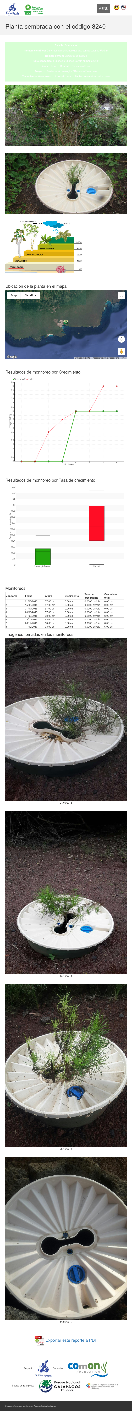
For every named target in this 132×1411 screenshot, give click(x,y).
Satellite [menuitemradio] (30, 295)
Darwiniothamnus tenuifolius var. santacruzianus (77, 50)
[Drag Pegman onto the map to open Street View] (121, 351)
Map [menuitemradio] (14, 295)
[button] (66, 322)
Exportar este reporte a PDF (70, 1340)
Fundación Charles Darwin (67, 61)
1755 (68, 76)
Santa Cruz (92, 61)
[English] (123, 7)
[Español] (117, 7)
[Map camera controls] (121, 339)
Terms (123, 358)
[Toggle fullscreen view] (121, 295)
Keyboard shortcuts (82, 358)
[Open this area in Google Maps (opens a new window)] (12, 357)
